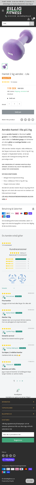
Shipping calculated (21, 91)
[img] (6, 293)
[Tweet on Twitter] (29, 119)
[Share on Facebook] (21, 119)
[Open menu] (3, 10)
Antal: (4, 104)
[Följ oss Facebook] (3, 455)
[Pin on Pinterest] (25, 119)
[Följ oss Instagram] (7, 455)
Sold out (18, 112)
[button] (6, 243)
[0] (32, 19)
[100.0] (12, 278)
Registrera (18, 440)
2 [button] (17, 381)
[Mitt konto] (29, 19)
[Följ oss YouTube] (14, 455)
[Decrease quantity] (9, 104)
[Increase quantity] (19, 104)
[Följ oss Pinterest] (10, 455)
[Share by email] (32, 119)
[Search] (31, 23)
